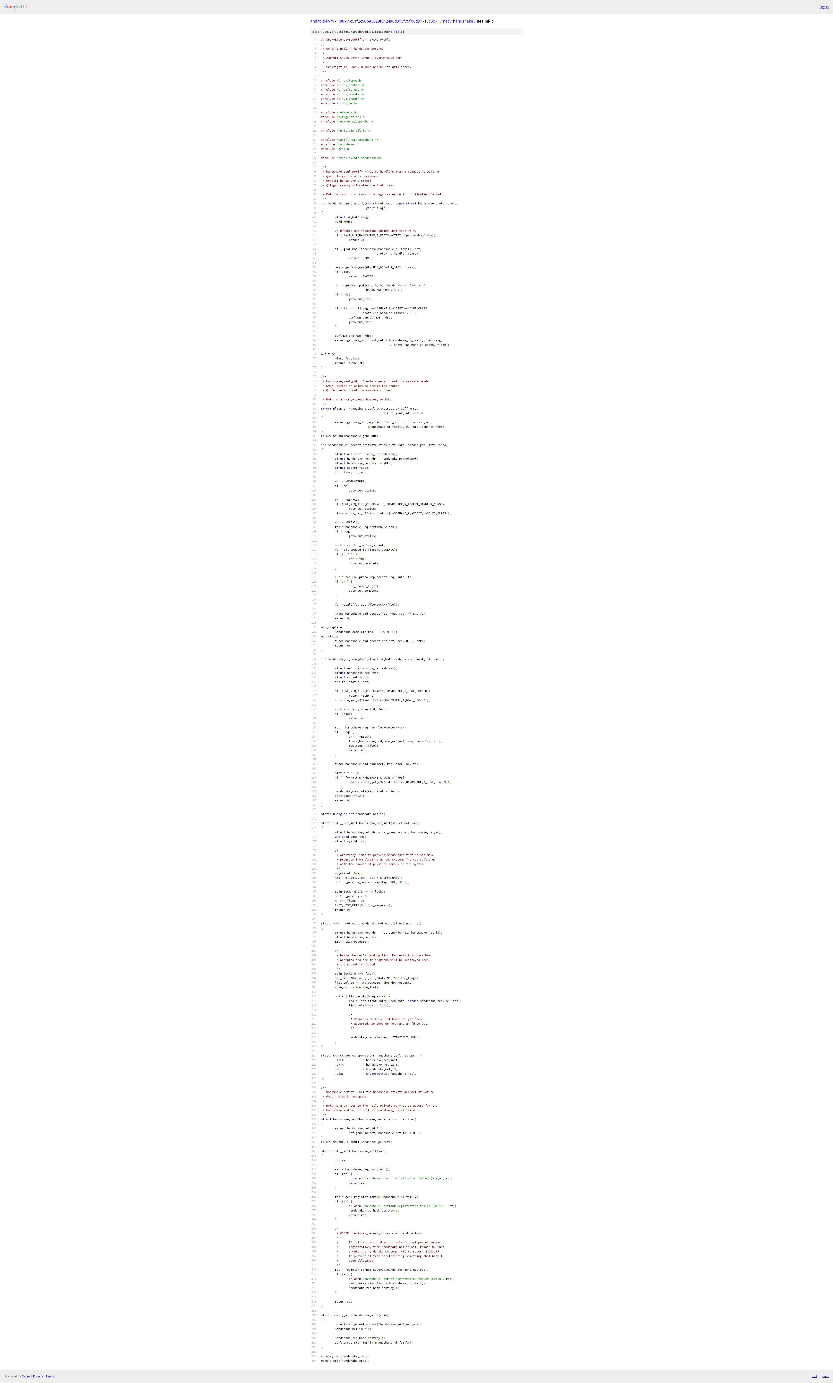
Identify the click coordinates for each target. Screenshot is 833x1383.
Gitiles (26, 1376)
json (825, 1376)
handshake (463, 21)
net (446, 21)
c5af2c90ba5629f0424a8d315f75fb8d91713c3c (392, 21)
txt (814, 1376)
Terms (50, 1376)
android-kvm (322, 21)
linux (342, 21)
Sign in (824, 7)
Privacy (38, 1376)
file (399, 32)
